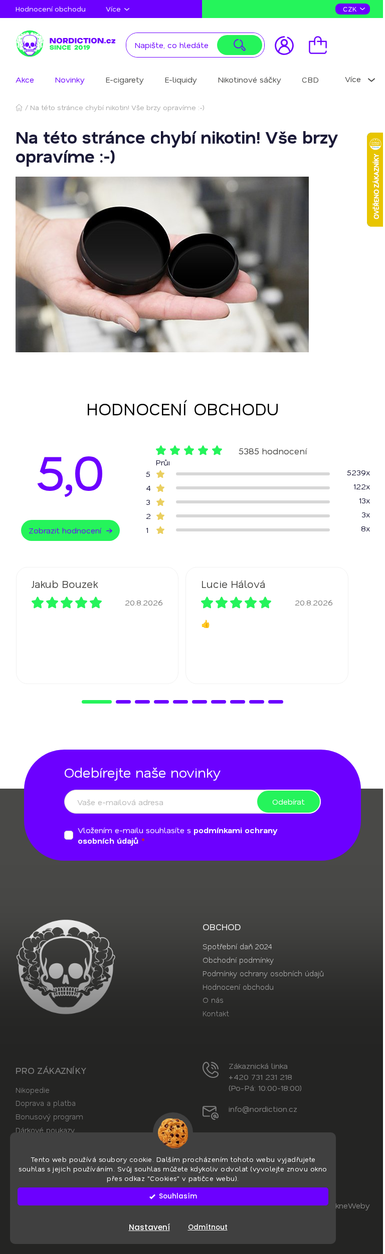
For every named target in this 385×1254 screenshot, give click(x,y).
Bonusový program (49, 1116)
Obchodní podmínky (238, 960)
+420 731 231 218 (260, 1076)
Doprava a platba (46, 1103)
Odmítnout (208, 1227)
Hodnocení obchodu (51, 9)
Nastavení (149, 1227)
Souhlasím (178, 1196)
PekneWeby (347, 1205)
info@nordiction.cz (263, 1108)
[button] (97, 702)
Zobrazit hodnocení (65, 530)
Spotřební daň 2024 (237, 946)
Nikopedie (33, 1090)
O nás (213, 1000)
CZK (351, 9)
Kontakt (216, 1013)
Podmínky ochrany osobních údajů (263, 973)
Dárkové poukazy (45, 1130)
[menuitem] (25, 79)
